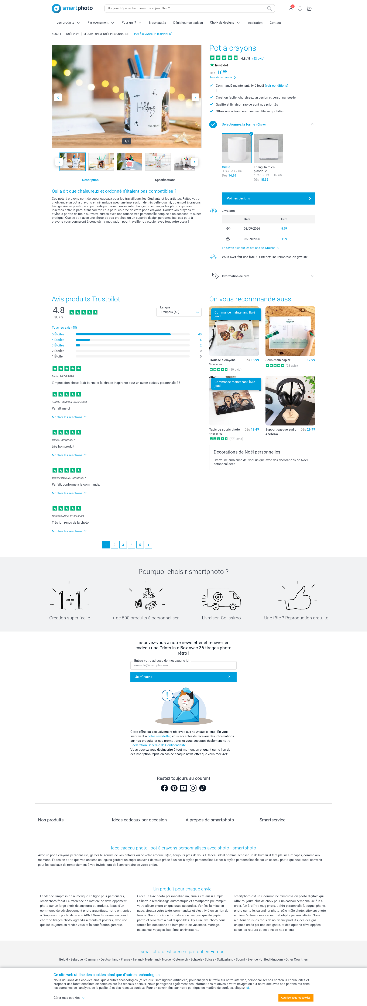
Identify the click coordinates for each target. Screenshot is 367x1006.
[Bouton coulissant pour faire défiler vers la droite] (195, 97)
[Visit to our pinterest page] (173, 788)
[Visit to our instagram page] (193, 788)
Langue (165, 307)
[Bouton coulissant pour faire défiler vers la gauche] (58, 97)
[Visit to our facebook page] (164, 788)
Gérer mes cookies (67, 998)
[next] (148, 544)
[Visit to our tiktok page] (202, 788)
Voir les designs (238, 198)
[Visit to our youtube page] (183, 788)
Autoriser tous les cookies (295, 997)
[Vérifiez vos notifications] (300, 8)
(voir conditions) (276, 86)
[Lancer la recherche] (269, 8)
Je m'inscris (143, 677)
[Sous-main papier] (290, 331)
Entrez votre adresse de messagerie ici (161, 661)
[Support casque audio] (290, 400)
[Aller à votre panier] (309, 8)
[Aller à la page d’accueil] (72, 8)
